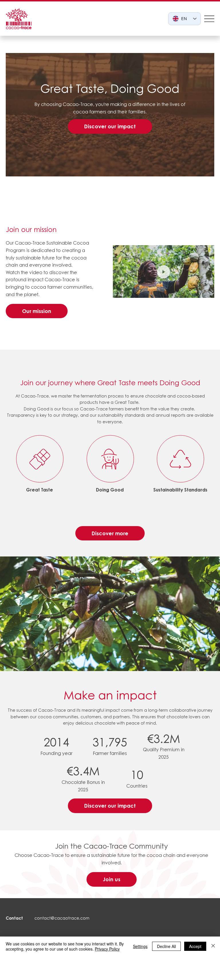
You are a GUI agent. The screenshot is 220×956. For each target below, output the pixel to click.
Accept (195, 946)
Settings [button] (140, 946)
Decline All (166, 946)
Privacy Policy (107, 949)
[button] (204, 291)
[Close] (213, 946)
